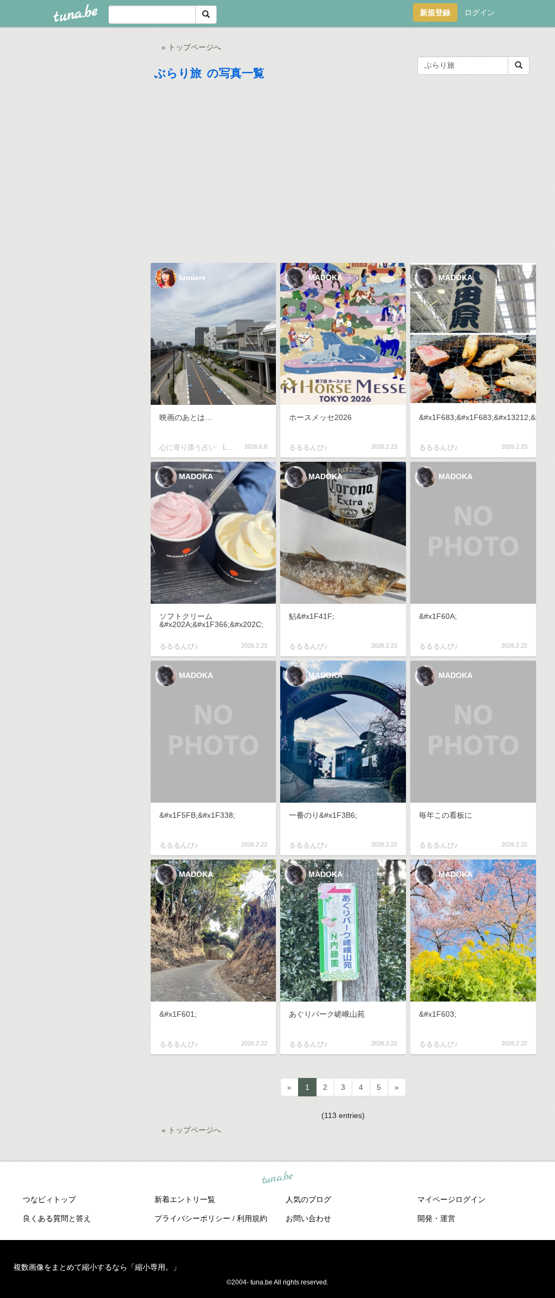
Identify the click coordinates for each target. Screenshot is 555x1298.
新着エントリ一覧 (184, 1199)
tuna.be (277, 1177)
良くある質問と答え (57, 1218)
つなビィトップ (49, 1199)
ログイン (479, 12)
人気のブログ (308, 1199)
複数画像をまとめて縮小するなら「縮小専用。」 (97, 1267)
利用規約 (252, 1218)
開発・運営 (436, 1218)
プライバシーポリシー (192, 1218)
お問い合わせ (308, 1218)
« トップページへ (191, 47)
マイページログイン (451, 1199)
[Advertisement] (343, 174)
